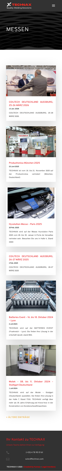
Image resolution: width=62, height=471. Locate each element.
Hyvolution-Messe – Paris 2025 (25, 224)
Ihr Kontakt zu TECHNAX (25, 440)
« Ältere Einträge (18, 417)
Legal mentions (49, 467)
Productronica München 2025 (24, 163)
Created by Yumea (32, 467)
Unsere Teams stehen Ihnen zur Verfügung (25, 445)
